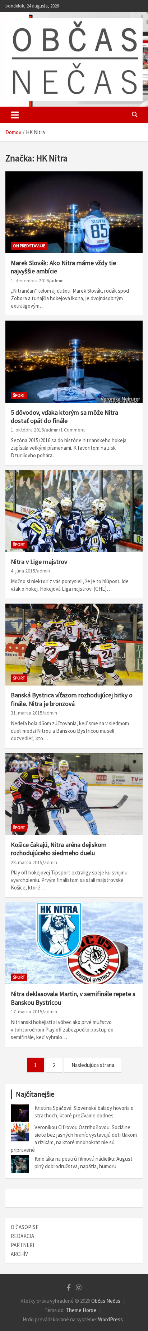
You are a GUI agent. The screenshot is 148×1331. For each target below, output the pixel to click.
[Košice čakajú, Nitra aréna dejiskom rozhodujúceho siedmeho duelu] (74, 794)
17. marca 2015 (26, 1011)
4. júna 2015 (23, 570)
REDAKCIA (22, 1236)
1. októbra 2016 (27, 429)
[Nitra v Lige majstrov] (74, 511)
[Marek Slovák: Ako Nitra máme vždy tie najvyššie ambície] (74, 212)
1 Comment (72, 429)
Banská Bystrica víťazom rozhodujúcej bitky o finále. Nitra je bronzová (72, 699)
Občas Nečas (105, 1300)
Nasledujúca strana (92, 1065)
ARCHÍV (19, 1253)
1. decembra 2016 (30, 280)
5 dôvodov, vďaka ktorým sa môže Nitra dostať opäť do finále (64, 416)
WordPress (110, 1319)
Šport (19, 395)
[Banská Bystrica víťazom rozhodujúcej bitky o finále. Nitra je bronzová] (74, 644)
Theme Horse (81, 1310)
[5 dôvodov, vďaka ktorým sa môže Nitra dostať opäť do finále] (74, 362)
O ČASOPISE (24, 1227)
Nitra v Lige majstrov (39, 561)
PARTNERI (22, 1245)
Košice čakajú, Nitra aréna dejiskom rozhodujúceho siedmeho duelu (59, 848)
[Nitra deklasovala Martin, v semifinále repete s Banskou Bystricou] (74, 943)
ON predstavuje (29, 245)
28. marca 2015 (26, 862)
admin (57, 280)
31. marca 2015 (26, 713)
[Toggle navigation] (14, 115)
